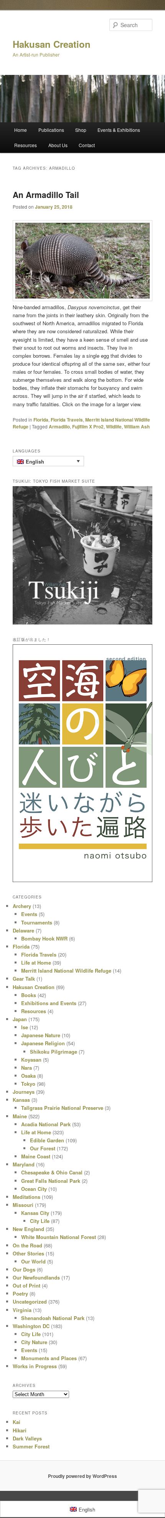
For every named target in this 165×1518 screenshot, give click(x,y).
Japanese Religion (43, 1043)
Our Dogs (24, 1269)
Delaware (23, 930)
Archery (22, 906)
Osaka (28, 1075)
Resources (25, 145)
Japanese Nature (40, 1035)
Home (20, 129)
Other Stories (28, 1253)
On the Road (27, 1245)
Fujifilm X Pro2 (88, 426)
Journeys (24, 1091)
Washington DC (31, 1326)
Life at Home (36, 962)
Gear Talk (24, 978)
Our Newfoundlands (36, 1277)
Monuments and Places (49, 1358)
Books (28, 995)
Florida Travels (67, 419)
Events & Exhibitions (118, 129)
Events (29, 914)
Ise (24, 1027)
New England (28, 1229)
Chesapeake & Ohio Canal (51, 1172)
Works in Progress (35, 1366)
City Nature (34, 1342)
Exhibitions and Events (48, 1003)
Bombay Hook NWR (44, 938)
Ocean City (34, 1188)
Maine (20, 1116)
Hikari (19, 1430)
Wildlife (114, 426)
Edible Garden (47, 1140)
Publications (51, 129)
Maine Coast (35, 1156)
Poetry (20, 1293)
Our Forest (42, 1148)
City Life (40, 1220)
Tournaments (36, 922)
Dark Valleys (27, 1438)
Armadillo (59, 426)
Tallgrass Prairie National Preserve (62, 1107)
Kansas (21, 1099)
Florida (40, 419)
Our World (33, 1261)
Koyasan (31, 1059)
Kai (16, 1422)
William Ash (137, 426)
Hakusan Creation (52, 43)
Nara (26, 1067)
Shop (80, 129)
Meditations (26, 1196)
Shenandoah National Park (52, 1318)
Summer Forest (31, 1446)
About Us (58, 145)
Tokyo (28, 1083)
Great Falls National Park (50, 1180)
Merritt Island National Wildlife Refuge (66, 970)
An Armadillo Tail (46, 194)
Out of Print (26, 1285)
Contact (87, 145)
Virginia (22, 1310)
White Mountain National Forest (58, 1237)
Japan (20, 1019)
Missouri (23, 1204)
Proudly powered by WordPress (82, 1476)
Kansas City (35, 1212)
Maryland (24, 1164)
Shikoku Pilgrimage (53, 1051)
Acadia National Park (46, 1124)
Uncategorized (30, 1301)
